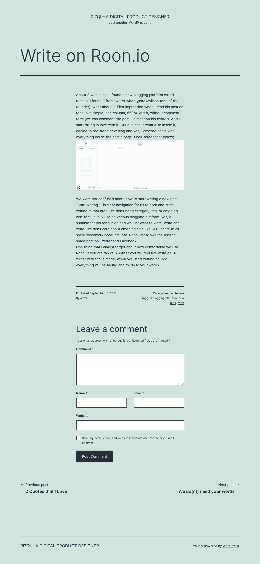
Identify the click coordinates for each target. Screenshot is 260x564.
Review (179, 293)
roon (181, 303)
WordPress (231, 546)
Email (138, 393)
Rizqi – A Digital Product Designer (130, 16)
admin (84, 298)
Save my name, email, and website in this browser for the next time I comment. (128, 440)
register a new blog (109, 131)
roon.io (82, 101)
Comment (85, 349)
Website (82, 415)
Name (81, 393)
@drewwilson (148, 101)
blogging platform (165, 298)
